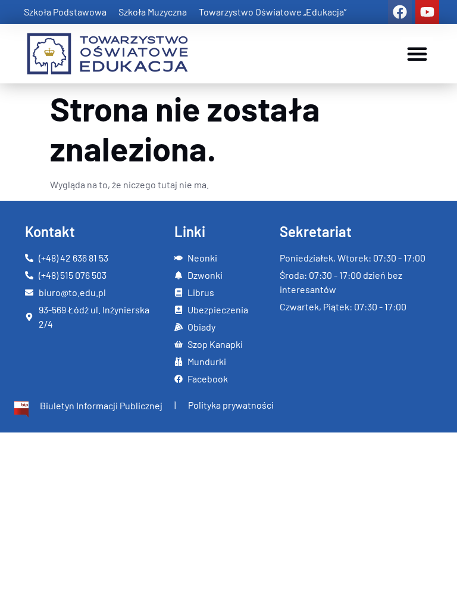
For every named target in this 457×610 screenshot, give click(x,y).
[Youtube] (427, 12)
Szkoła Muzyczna (152, 11)
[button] (417, 54)
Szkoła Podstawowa (65, 11)
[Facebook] (400, 12)
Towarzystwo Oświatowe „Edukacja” (272, 11)
